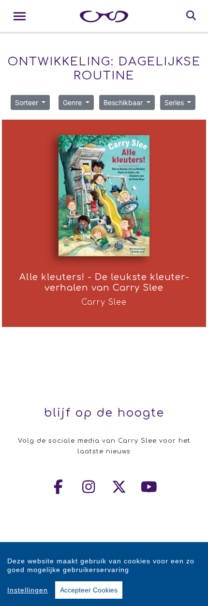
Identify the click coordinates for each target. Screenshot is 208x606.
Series (175, 102)
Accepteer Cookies (89, 590)
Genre (73, 102)
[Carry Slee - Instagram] (89, 487)
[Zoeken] (191, 16)
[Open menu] (19, 16)
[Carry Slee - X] (119, 487)
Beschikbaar (124, 102)
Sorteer (27, 102)
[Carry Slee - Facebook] (59, 487)
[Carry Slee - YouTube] (149, 487)
